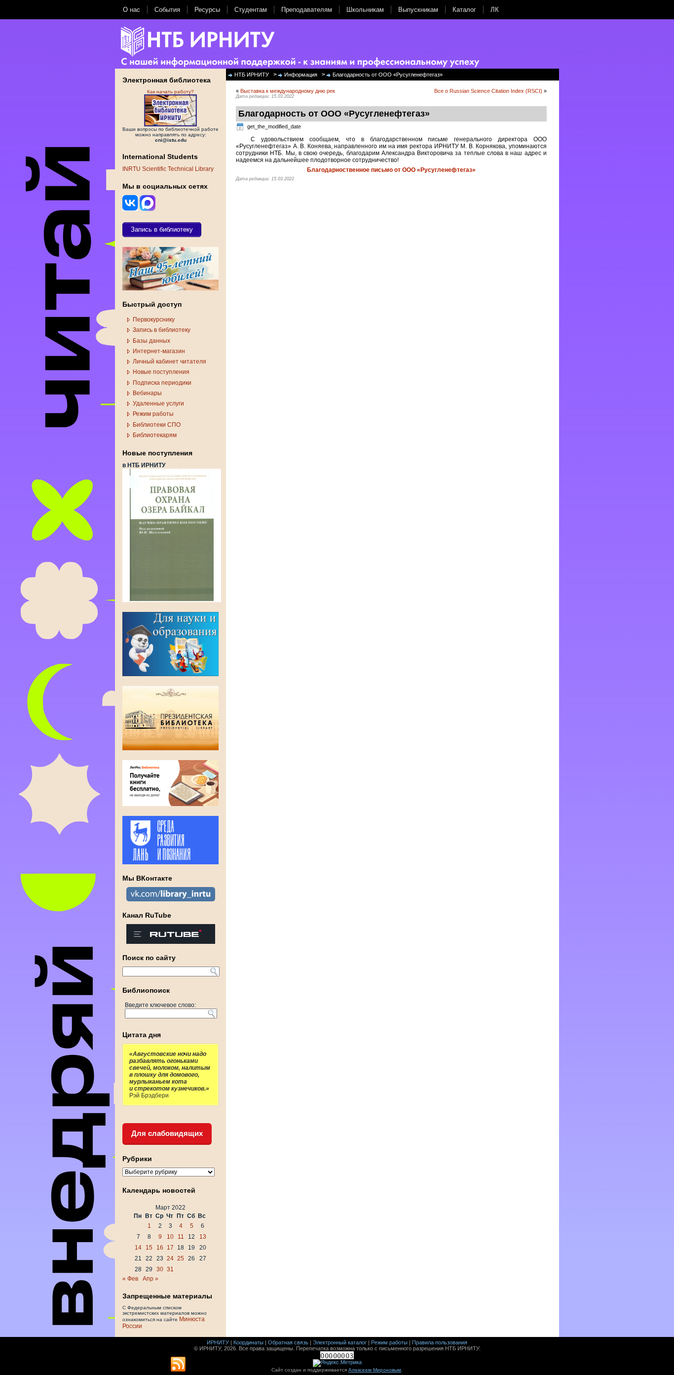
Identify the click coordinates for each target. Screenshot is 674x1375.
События (167, 9)
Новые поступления (161, 371)
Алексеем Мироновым (374, 1370)
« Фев (130, 1278)
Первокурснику (154, 319)
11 (181, 1236)
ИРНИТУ (218, 1342)
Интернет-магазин (159, 351)
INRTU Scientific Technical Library (168, 168)
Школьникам (365, 9)
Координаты (248, 1342)
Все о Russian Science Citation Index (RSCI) (488, 91)
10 (170, 1236)
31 (170, 1269)
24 (170, 1258)
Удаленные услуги (158, 403)
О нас (131, 9)
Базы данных (151, 340)
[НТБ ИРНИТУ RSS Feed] (178, 1365)
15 (149, 1247)
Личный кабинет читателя (169, 361)
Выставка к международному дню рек (287, 91)
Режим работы (153, 413)
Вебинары (147, 393)
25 (180, 1258)
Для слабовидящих (167, 1133)
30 (159, 1269)
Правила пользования (439, 1342)
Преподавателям (306, 9)
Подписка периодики (162, 382)
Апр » (150, 1278)
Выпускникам (418, 9)
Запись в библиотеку (161, 329)
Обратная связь (288, 1342)
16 (159, 1247)
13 (202, 1236)
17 (170, 1247)
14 (138, 1247)
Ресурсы (207, 9)
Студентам (250, 9)
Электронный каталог (340, 1342)
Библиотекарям (155, 435)
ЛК (494, 9)
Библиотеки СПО (157, 424)
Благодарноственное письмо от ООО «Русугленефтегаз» (391, 169)
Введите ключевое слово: (160, 1005)
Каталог (464, 9)
